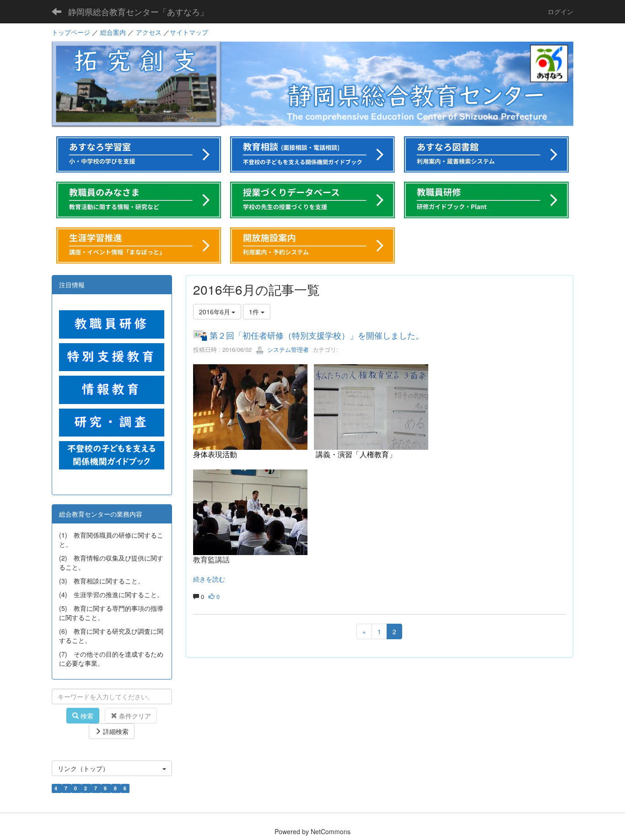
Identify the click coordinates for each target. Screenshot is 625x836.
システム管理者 (287, 349)
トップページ (71, 32)
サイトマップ (189, 32)
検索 (86, 715)
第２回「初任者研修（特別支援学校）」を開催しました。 (317, 335)
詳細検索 (115, 731)
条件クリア (134, 715)
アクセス (149, 32)
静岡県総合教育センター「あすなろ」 (138, 11)
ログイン (560, 11)
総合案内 (113, 32)
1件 (255, 311)
